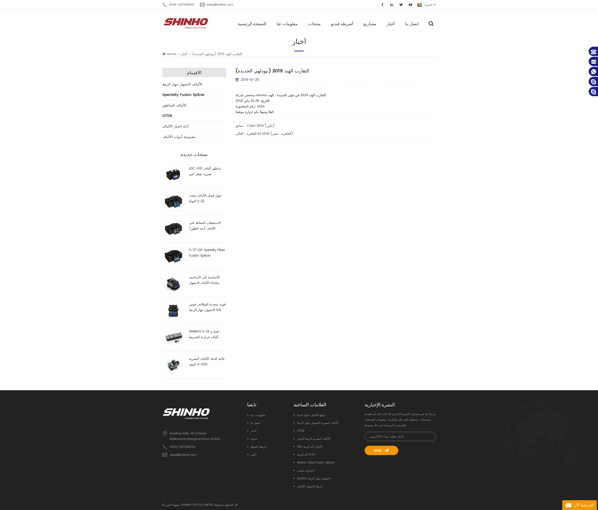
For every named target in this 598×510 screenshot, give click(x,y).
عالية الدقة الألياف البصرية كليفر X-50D (207, 361)
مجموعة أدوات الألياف (179, 137)
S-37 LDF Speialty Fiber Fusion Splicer (207, 252)
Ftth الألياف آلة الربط (310, 447)
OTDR (167, 116)
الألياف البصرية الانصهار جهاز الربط (317, 423)
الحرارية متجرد (305, 470)
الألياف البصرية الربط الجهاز (313, 439)
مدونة (254, 439)
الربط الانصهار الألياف (310, 486)
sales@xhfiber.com (219, 5)
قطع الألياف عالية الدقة (311, 415)
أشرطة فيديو (342, 23)
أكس (253, 455)
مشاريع (369, 23)
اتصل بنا (412, 23)
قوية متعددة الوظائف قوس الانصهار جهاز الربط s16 (207, 307)
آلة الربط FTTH (306, 455)
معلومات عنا (287, 23)
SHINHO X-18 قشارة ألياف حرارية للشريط (204, 334)
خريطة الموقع (259, 447)
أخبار (391, 23)
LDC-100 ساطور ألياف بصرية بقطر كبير (205, 171)
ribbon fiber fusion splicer (316, 462)
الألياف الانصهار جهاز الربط (182, 84)
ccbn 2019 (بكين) (261, 125)
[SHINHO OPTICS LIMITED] (186, 23)
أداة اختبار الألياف (175, 126)
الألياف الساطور (174, 105)
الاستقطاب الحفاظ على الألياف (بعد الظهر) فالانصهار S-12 (205, 225)
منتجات (314, 23)
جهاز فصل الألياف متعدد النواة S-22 (205, 198)
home (171, 54)
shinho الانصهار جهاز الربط (314, 478)
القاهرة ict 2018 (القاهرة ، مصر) (270, 133)
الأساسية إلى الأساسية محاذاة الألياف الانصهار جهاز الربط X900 (204, 280)
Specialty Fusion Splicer (183, 95)
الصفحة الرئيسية (252, 23)
